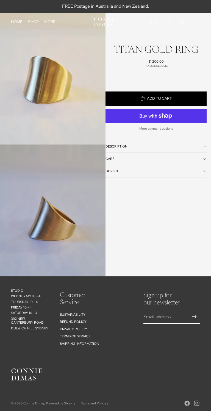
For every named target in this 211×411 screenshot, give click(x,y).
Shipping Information (79, 343)
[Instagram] (196, 403)
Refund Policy (73, 322)
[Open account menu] (182, 22)
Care (110, 159)
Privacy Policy (73, 329)
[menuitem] (49, 22)
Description (116, 146)
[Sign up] (194, 316)
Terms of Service (75, 336)
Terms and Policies (94, 403)
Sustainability (72, 314)
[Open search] (170, 22)
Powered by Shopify (60, 403)
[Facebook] (187, 403)
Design (112, 171)
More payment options (156, 128)
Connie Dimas (33, 403)
